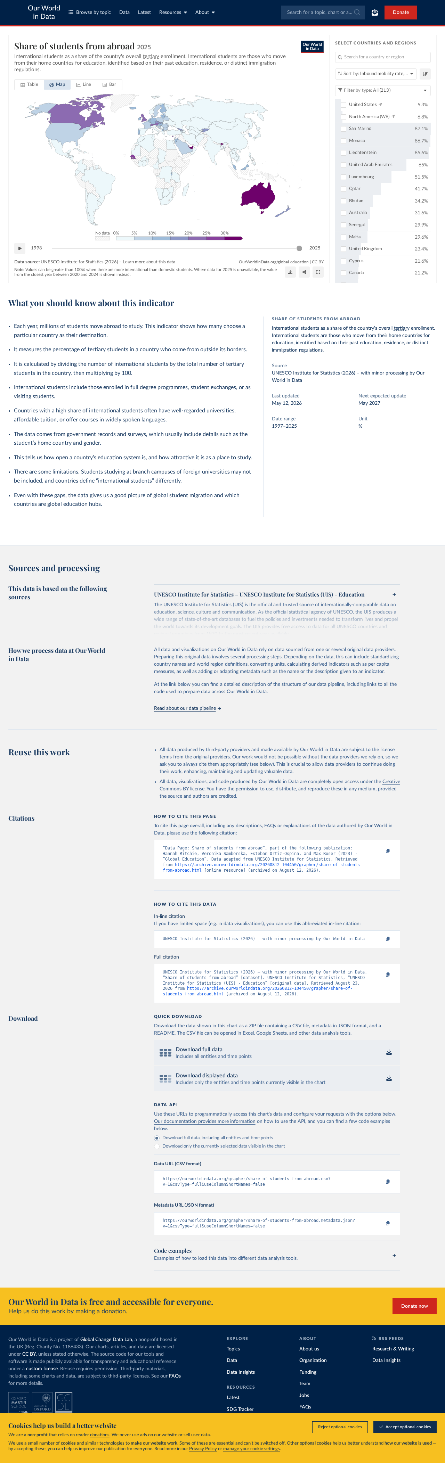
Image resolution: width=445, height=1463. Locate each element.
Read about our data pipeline (185, 708)
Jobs (304, 1395)
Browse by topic (93, 12)
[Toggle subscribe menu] (375, 12)
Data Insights (241, 1372)
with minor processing (384, 373)
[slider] (299, 248)
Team (304, 1383)
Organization (313, 1360)
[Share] (304, 272)
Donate (401, 12)
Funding (307, 1372)
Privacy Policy (203, 1449)
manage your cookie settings (251, 1449)
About (202, 12)
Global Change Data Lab (106, 1339)
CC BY (318, 262)
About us (309, 1349)
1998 (36, 248)
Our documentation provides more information (205, 1121)
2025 (315, 248)
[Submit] (356, 12)
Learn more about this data (149, 262)
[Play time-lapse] (19, 248)
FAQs (175, 1376)
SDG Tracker (240, 1409)
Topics (233, 1349)
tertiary (402, 328)
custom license (42, 1368)
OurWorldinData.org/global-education (274, 262)
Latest (144, 12)
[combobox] (323, 12)
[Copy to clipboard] (380, 851)
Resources (170, 12)
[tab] (29, 85)
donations (100, 1435)
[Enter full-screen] (318, 272)
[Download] (290, 272)
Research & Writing (393, 1349)
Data (124, 12)
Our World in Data (44, 12)
